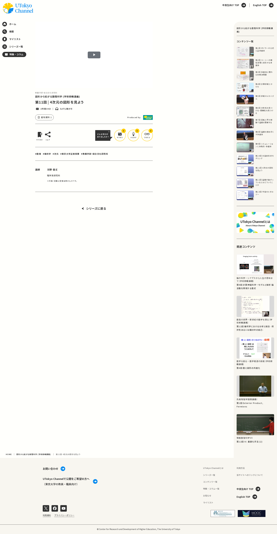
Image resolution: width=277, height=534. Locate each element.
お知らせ (207, 495)
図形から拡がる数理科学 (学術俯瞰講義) (57, 96)
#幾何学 (47, 153)
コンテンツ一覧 (210, 481)
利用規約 (47, 515)
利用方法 (241, 468)
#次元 (56, 153)
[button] (120, 135)
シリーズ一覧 (209, 474)
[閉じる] (109, 132)
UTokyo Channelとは (213, 468)
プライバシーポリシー (64, 515)
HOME (9, 454)
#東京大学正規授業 (69, 153)
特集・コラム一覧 (211, 488)
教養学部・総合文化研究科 (46, 92)
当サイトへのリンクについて (250, 474)
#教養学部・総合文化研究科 (94, 153)
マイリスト (208, 502)
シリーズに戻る (96, 208)
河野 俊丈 (52, 169)
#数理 (38, 153)
